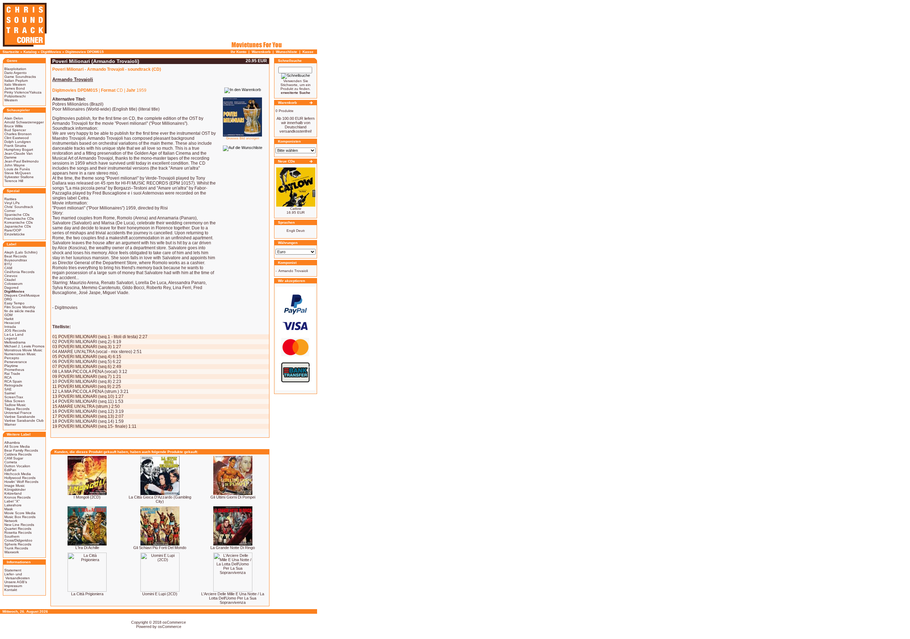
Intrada (10, 327)
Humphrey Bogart (18, 149)
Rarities (10, 199)
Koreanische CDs (18, 222)
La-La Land (13, 334)
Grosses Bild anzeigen (242, 138)
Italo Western (15, 84)
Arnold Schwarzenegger (24, 122)
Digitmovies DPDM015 (84, 52)
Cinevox (10, 276)
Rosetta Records (18, 532)
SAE (8, 389)
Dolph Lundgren (17, 142)
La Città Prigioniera (87, 594)
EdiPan (10, 470)
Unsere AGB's (15, 582)
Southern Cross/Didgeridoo (18, 538)
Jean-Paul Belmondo (21, 161)
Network (10, 521)
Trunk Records (16, 548)
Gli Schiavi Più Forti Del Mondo (159, 547)
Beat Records (15, 256)
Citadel (10, 280)
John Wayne (14, 165)
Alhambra (12, 442)
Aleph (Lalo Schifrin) (20, 252)
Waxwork (11, 552)
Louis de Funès (17, 169)
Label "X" (12, 501)
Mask (8, 509)
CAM (8, 268)
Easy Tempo (14, 303)
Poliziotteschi (15, 96)
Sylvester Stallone (19, 177)
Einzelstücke (14, 234)
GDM (8, 315)
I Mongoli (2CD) (87, 497)
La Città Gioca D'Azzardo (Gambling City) (160, 499)
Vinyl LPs (12, 203)
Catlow (295, 209)
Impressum (13, 586)
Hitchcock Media (17, 474)
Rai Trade (12, 374)
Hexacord (12, 323)
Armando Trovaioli (293, 271)
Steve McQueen (17, 173)
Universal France (18, 413)
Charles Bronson (18, 134)
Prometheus (14, 370)
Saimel (9, 393)
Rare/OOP (12, 230)
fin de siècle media (19, 311)
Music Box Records (20, 517)
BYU (8, 264)
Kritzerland (13, 493)
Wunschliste (286, 52)
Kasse (308, 52)
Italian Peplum (16, 80)
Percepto (11, 358)
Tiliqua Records (17, 409)
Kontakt (10, 590)
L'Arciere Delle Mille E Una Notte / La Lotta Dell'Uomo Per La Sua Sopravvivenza (232, 598)
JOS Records (15, 330)
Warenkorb (261, 52)
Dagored (11, 287)
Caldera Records (18, 454)
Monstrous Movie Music (23, 350)
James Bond (14, 88)
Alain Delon (13, 118)
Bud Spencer (15, 130)
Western (11, 100)
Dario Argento (15, 73)
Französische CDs (19, 218)
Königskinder (15, 489)
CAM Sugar (13, 458)
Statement (12, 570)
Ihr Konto (238, 52)
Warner (10, 424)
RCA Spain (13, 381)
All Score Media (17, 446)
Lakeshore (13, 505)
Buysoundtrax (15, 260)
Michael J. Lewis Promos (24, 346)
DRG (8, 299)
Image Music (14, 486)
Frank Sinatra (15, 146)
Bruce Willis (13, 126)
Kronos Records (17, 497)
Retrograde (13, 385)
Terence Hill (13, 181)
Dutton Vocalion (17, 466)
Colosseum (13, 284)
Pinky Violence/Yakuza (23, 92)
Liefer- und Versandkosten (17, 576)
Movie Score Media (20, 513)
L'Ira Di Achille (87, 547)
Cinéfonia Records (19, 272)
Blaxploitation (15, 69)
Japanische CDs (17, 226)
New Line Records (19, 525)
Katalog (30, 52)
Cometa (10, 462)
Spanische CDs (17, 215)
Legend (10, 338)
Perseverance (15, 362)
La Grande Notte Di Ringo (232, 547)
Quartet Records (17, 529)
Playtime (11, 366)
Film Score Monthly (19, 307)
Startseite (10, 52)
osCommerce (174, 622)
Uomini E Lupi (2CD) (159, 594)
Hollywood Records (20, 478)
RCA (8, 377)
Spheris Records (17, 544)
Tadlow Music (15, 405)
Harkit (9, 319)
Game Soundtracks (20, 77)
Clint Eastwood (16, 138)
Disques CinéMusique (22, 295)
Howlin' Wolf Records (21, 482)
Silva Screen (14, 401)
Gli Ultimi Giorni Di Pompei (232, 497)
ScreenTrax (13, 397)
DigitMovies (51, 52)
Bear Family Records (21, 450)
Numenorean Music (20, 354)
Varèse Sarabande (19, 417)
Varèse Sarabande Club (24, 420)
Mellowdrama (15, 342)
